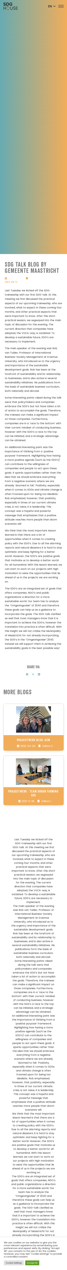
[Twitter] (33, 674)
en (50, 6)
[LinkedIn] (38, 674)
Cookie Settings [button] (14, 1262)
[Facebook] (27, 674)
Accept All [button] (32, 1262)
